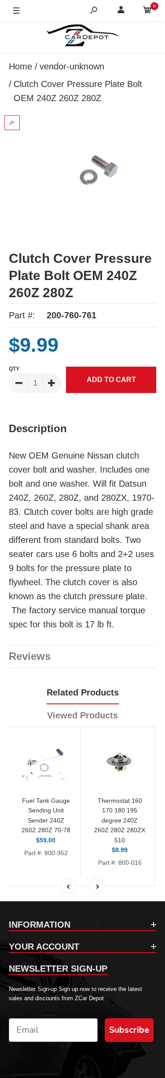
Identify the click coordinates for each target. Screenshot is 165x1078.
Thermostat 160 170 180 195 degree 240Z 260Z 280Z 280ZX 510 (119, 820)
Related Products (83, 692)
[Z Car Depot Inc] (82, 37)
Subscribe (129, 1030)
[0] (147, 11)
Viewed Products (82, 715)
